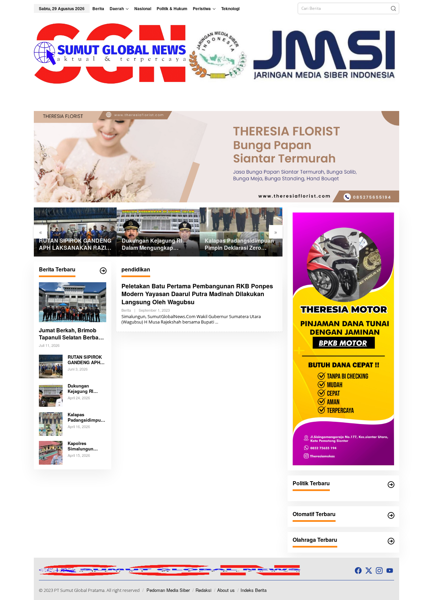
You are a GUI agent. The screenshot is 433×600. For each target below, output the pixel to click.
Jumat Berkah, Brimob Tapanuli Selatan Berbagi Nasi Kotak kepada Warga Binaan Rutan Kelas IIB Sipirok (72, 334)
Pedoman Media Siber (168, 590)
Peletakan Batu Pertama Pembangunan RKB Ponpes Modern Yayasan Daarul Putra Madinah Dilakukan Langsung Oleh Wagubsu (197, 294)
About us (226, 590)
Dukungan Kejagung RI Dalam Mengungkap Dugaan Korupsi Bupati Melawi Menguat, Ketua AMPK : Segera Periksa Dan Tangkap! (157, 244)
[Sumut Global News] (110, 53)
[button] (393, 8)
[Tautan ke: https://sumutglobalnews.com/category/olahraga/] (391, 541)
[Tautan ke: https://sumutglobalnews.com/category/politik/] (391, 485)
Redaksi (203, 590)
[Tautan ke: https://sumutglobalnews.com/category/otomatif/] (391, 515)
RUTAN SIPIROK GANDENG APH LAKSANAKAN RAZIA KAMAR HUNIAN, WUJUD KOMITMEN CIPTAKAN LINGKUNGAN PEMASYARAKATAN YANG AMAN (75, 244)
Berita (126, 310)
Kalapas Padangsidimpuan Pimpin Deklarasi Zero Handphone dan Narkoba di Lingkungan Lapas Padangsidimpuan (240, 244)
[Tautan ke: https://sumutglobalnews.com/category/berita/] (103, 271)
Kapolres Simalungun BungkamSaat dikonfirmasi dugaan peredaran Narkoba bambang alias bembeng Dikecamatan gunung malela (87, 446)
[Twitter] (368, 570)
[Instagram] (379, 570)
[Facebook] (358, 570)
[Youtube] (389, 570)
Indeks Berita (254, 590)
